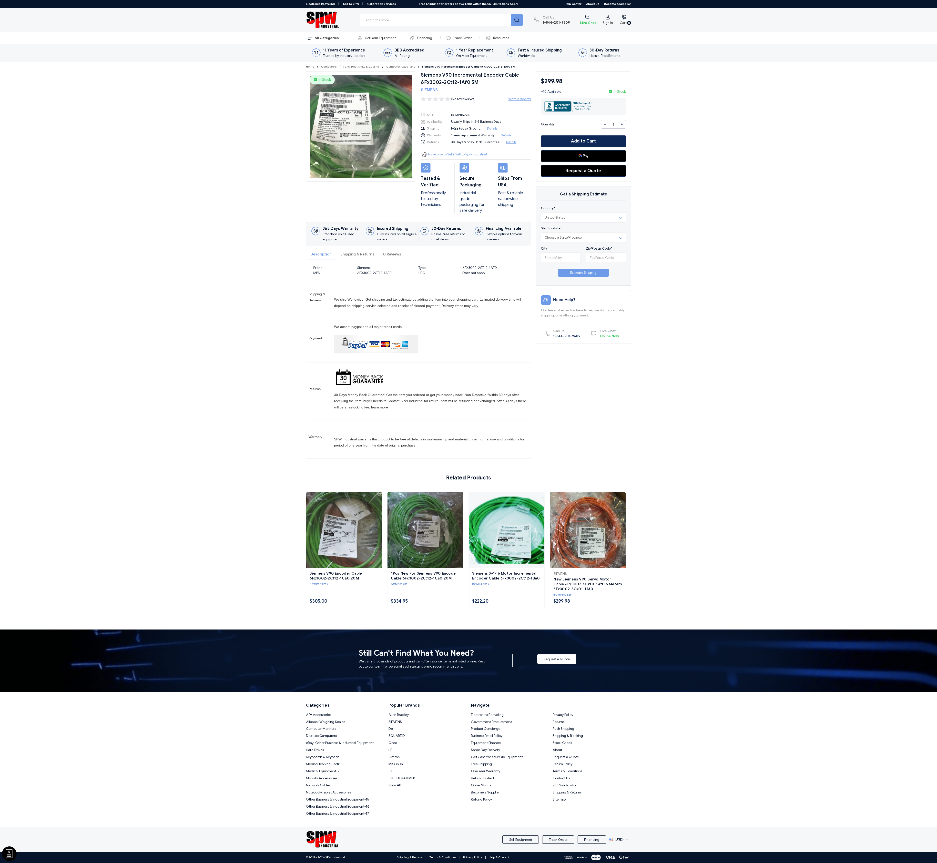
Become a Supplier (617, 4)
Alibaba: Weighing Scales (325, 722)
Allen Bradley (398, 714)
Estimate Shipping (583, 273)
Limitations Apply (505, 4)
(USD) (618, 839)
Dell (391, 728)
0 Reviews (392, 254)
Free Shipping (481, 764)
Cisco (392, 743)
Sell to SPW (351, 4)
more (384, 407)
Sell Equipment (520, 839)
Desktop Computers (321, 735)
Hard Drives (315, 750)
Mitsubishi (396, 764)
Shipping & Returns (357, 254)
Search (517, 20)
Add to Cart (583, 141)
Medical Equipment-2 (322, 771)
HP (390, 750)
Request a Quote (583, 170)
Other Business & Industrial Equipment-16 (337, 806)
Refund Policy (481, 799)
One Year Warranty (485, 771)
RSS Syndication (565, 785)
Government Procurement (491, 722)
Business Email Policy (486, 735)
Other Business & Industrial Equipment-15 (337, 799)
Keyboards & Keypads (322, 757)
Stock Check (562, 743)
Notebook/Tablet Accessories (328, 792)
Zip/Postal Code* (599, 248)
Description (321, 254)
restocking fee (358, 407)
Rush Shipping (563, 728)
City (544, 248)
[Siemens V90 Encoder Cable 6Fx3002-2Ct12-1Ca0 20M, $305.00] (344, 530)
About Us (592, 4)
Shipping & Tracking (568, 735)
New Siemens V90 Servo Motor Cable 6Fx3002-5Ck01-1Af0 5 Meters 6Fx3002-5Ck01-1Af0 (587, 584)
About (557, 750)
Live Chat (588, 22)
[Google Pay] (583, 156)
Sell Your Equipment (380, 38)
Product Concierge (485, 728)
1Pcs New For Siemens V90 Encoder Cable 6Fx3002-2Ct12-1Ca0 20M (424, 575)
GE (390, 771)
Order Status (481, 785)
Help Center (573, 4)
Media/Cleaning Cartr (322, 764)
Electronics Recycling (487, 714)
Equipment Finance (486, 743)
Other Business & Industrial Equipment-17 (337, 813)
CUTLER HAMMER (401, 778)
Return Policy (562, 764)
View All (394, 785)
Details (492, 128)
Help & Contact (482, 778)
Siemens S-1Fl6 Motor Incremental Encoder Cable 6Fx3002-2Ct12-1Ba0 (506, 575)
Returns (558, 722)
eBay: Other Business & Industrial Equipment (340, 743)
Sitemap (559, 799)
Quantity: (548, 124)
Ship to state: (551, 228)
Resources (501, 38)
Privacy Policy (563, 714)
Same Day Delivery (485, 750)
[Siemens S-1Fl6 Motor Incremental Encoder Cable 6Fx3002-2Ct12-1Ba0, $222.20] (506, 530)
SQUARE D (396, 735)
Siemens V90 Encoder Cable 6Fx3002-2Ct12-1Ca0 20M (336, 575)
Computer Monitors (321, 728)
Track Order (462, 38)
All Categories (327, 38)
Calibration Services (381, 4)
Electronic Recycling (320, 4)
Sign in (608, 22)
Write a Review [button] (519, 99)
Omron (394, 757)
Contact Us (561, 778)
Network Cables (318, 785)
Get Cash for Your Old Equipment (497, 757)
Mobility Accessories (321, 778)
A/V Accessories (318, 714)
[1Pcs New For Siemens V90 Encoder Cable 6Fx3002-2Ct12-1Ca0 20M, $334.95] (425, 530)
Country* (548, 208)
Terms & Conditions (567, 771)
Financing (424, 38)
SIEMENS (395, 722)
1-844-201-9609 (556, 20)
